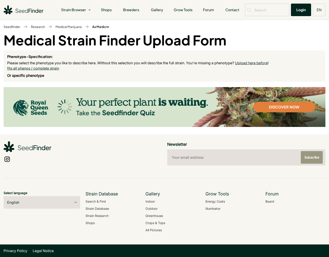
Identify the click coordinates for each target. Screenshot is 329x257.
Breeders (131, 9)
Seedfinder (12, 27)
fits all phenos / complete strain (33, 68)
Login (301, 9)
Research (38, 27)
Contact (232, 9)
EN (319, 9)
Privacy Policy (15, 250)
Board (269, 201)
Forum (208, 9)
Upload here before (251, 63)
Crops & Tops (155, 223)
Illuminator (212, 208)
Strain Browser (73, 9)
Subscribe (311, 157)
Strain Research (97, 216)
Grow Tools (183, 9)
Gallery (157, 9)
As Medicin (100, 27)
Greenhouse (154, 216)
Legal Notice (43, 250)
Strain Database (97, 208)
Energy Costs (215, 201)
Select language (15, 193)
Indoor (150, 201)
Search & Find (95, 201)
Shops (106, 9)
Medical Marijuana (69, 27)
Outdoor (151, 208)
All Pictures (153, 230)
